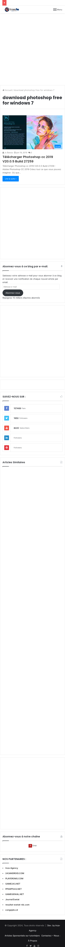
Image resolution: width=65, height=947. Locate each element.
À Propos (32, 940)
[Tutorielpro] (13, 9)
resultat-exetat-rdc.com (17, 904)
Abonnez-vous (13, 293)
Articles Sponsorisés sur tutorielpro (22, 935)
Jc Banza (8, 152)
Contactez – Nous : (50, 935)
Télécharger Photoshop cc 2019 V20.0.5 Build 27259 (28, 159)
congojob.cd (11, 910)
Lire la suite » (10, 179)
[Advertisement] (32, 49)
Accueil (8, 90)
